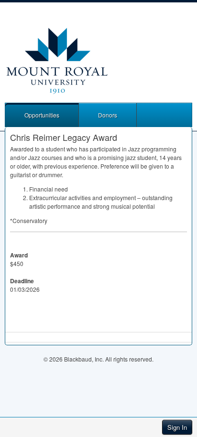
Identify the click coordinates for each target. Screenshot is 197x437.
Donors (107, 115)
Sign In (177, 427)
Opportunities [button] (41, 115)
